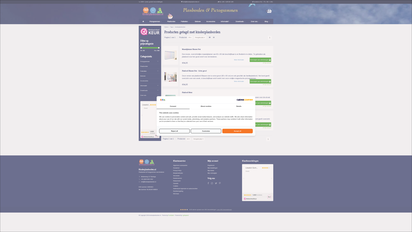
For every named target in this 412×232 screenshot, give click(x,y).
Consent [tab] (173, 106)
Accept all (237, 131)
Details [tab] (238, 106)
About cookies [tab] (206, 106)
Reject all (174, 131)
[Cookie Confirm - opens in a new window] (245, 100)
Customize (206, 131)
